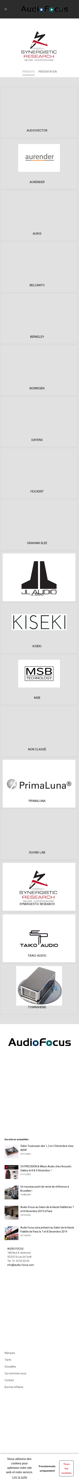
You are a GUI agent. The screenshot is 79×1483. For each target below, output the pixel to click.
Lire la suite (19, 1477)
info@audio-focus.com (20, 1264)
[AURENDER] (39, 157)
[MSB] (39, 673)
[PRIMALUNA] (39, 783)
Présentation (47, 71)
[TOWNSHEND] (39, 985)
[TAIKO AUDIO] (39, 938)
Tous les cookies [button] (66, 1468)
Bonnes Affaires (14, 1387)
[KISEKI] (39, 621)
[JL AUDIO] (39, 577)
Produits (28, 71)
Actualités (10, 1366)
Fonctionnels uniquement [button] (47, 1468)
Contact (9, 1380)
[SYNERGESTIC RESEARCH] (39, 886)
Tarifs (8, 1359)
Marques (10, 1352)
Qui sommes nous (15, 1373)
